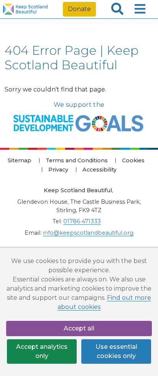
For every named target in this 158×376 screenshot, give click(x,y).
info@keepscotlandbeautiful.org (88, 232)
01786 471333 (82, 221)
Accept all (79, 328)
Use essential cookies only (116, 351)
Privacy (58, 169)
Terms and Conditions (77, 160)
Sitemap (19, 160)
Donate (79, 9)
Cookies (133, 160)
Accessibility (99, 169)
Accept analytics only (41, 351)
